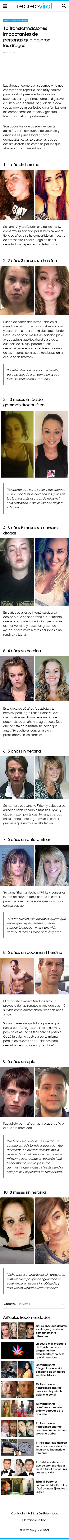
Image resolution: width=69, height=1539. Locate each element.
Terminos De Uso (35, 1520)
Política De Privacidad (43, 1513)
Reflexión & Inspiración (15, 20)
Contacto (18, 1513)
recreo (34, 6)
